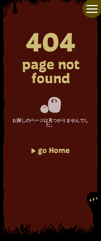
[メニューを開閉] (92, 9)
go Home (54, 150)
